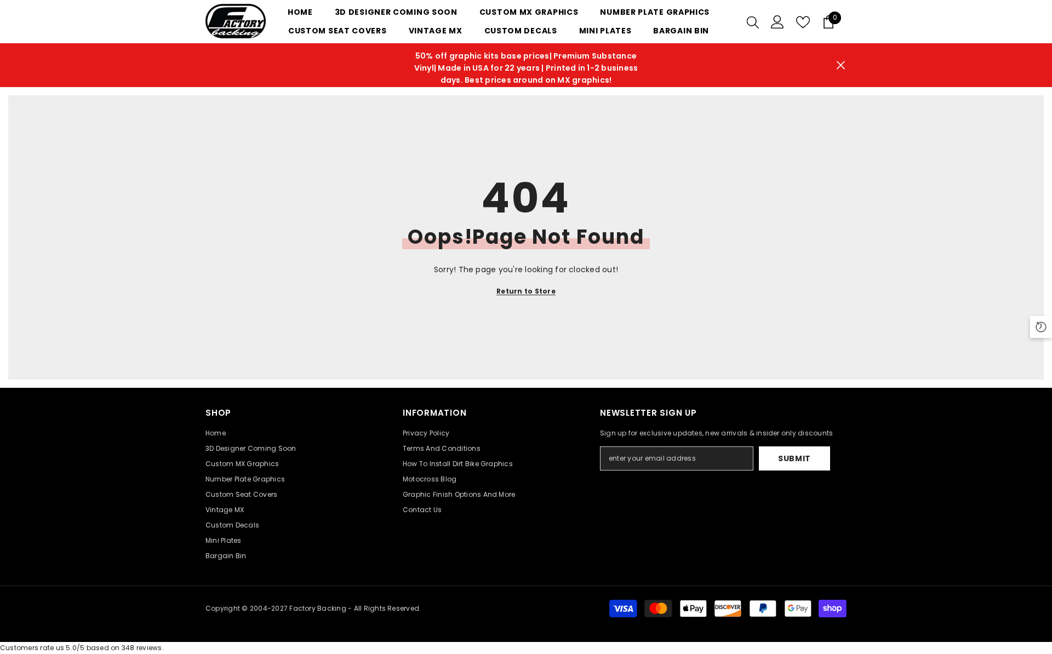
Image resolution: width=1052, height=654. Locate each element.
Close (841, 65)
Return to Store (526, 291)
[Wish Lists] (803, 22)
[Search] (753, 21)
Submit (794, 458)
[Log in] (777, 21)
